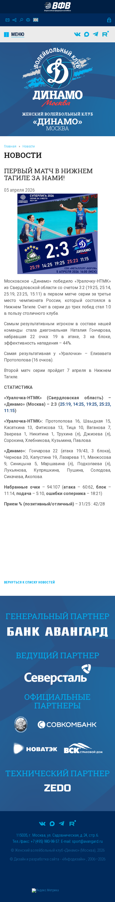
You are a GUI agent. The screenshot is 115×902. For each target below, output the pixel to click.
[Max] (86, 34)
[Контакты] (7, 20)
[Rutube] (105, 34)
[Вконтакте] (77, 34)
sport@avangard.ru (87, 841)
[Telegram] (95, 34)
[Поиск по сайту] (21, 20)
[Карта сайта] (14, 20)
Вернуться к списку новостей (29, 582)
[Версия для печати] (28, 19)
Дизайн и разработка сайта (36, 859)
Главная (10, 146)
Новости (28, 146)
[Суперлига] (57, 6)
